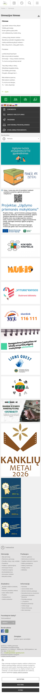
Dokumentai (11, 109)
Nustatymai (20, 679)
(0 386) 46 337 (11, 651)
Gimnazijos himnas (7, 567)
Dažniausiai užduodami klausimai (27, 596)
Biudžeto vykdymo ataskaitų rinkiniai (10, 587)
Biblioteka (24, 570)
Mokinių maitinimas (26, 565)
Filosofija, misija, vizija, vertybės (11, 561)
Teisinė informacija (26, 608)
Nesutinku (20, 685)
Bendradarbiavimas (7, 572)
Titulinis (3, 8)
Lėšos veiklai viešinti (7, 592)
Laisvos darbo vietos (27, 589)
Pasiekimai (11, 120)
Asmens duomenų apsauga (29, 591)
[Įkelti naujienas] (14, 3)
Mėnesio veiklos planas (15, 114)
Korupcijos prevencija (27, 603)
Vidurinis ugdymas (26, 557)
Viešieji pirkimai (6, 597)
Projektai (4, 595)
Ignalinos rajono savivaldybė (22, 639)
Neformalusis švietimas (28, 559)
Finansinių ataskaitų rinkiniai (10, 590)
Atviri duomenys (25, 610)
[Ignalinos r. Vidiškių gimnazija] (5, 3)
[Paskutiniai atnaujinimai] (22, 3)
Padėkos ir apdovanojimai (9, 565)
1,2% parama (25, 601)
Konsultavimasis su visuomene (30, 593)
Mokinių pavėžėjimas (27, 563)
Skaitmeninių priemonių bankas (18, 125)
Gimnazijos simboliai (8, 574)
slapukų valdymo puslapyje (20, 672)
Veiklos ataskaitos (7, 599)
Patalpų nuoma (25, 567)
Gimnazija (11, 8)
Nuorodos (24, 586)
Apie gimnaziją (6, 557)
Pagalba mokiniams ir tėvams (29, 561)
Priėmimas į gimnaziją (8, 559)
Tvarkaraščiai (9, 547)
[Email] (6, 631)
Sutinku (20, 690)
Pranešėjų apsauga (26, 599)
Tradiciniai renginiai (7, 570)
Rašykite (5, 622)
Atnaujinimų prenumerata (16, 130)
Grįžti (6, 92)
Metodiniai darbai (6, 576)
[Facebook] (2, 631)
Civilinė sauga (25, 606)
